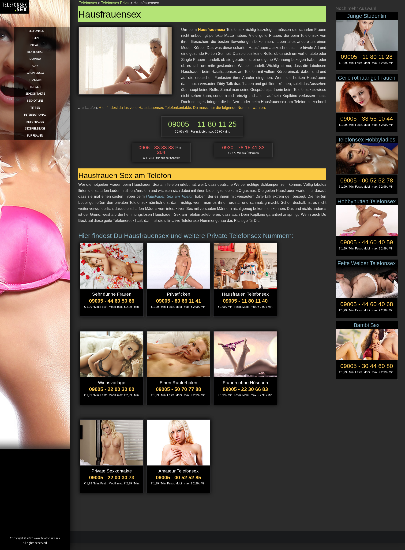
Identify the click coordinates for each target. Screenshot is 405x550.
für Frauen (35, 136)
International (35, 115)
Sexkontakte (35, 94)
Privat (35, 45)
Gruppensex (35, 73)
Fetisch (35, 87)
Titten (35, 108)
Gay (35, 66)
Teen (35, 38)
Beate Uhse (35, 52)
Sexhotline (35, 101)
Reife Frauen (35, 122)
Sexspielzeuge (35, 128)
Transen (35, 80)
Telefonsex (35, 31)
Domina (35, 59)
